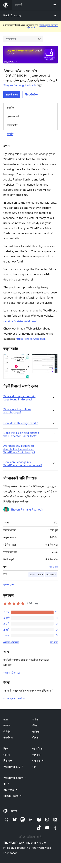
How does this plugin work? (20, 423)
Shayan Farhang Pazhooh (19, 85)
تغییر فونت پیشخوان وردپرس (19, 320)
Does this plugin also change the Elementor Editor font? (21, 434)
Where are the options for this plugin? (17, 411)
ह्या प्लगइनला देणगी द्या (14, 698)
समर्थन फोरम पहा (11, 673)
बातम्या (6, 725)
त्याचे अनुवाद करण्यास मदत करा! (42, 26)
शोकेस (35, 719)
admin (32, 574)
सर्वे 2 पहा (53, 566)
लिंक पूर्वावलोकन (31, 94)
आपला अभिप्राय (11, 642)
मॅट (6, 783)
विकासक (7, 760)
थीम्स (34, 725)
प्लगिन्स (35, 731)
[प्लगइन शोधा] (39, 39)
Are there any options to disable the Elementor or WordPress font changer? (19, 449)
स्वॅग (34, 766)
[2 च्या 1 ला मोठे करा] (24, 358)
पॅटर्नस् (35, 737)
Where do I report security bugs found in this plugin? (19, 398)
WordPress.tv (13, 766)
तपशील (10, 107)
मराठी (14, 811)
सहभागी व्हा (37, 748)
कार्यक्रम (36, 754)
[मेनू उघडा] (55, 5)
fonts (40, 574)
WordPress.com (14, 777)
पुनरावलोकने (13, 116)
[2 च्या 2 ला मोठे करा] (53, 358)
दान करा (38, 760)
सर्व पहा (54, 642)
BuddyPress (12, 796)
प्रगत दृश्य (8, 584)
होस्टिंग (6, 731)
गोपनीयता (8, 737)
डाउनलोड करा (12, 94)
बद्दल (5, 719)
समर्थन (10, 134)
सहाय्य (6, 754)
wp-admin (51, 574)
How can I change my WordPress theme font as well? (22, 464)
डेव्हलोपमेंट (12, 125)
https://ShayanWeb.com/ (31, 338)
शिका (5, 748)
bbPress (10, 790)
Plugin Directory (12, 15)
